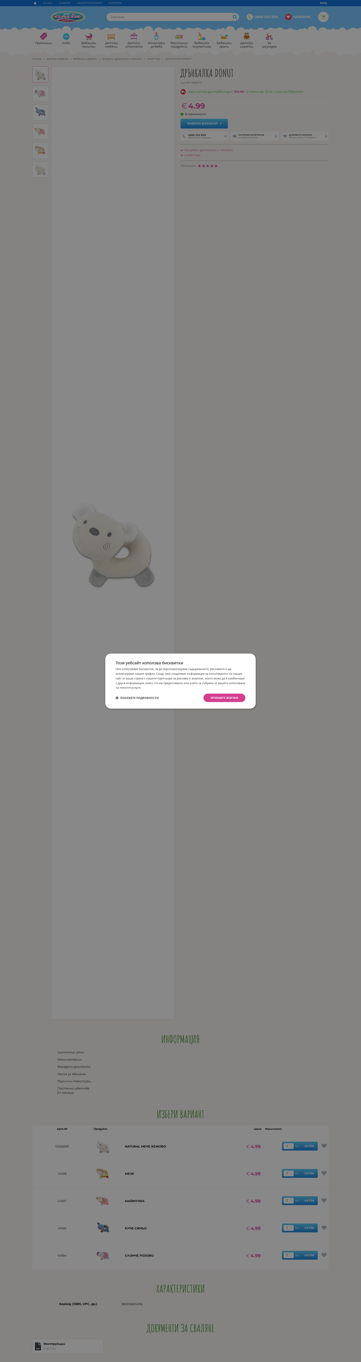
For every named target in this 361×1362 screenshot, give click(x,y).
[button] (137, 698)
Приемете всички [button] (224, 697)
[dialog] (180, 681)
